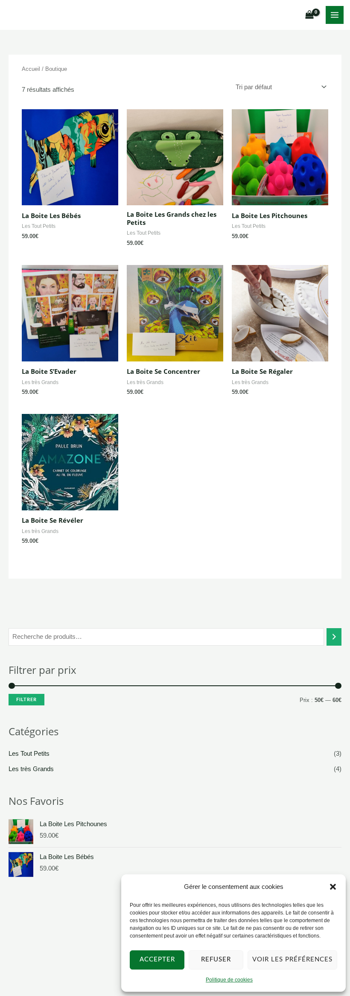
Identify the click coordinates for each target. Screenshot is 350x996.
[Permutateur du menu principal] (335, 15)
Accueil (31, 69)
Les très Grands (31, 769)
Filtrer (26, 699)
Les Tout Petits (29, 753)
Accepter (157, 959)
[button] (333, 886)
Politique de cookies (229, 980)
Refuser (216, 959)
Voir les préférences (292, 959)
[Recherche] (334, 636)
